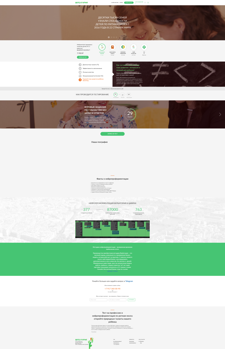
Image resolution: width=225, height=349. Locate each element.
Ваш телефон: (112, 175)
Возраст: (112, 171)
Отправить (112, 181)
